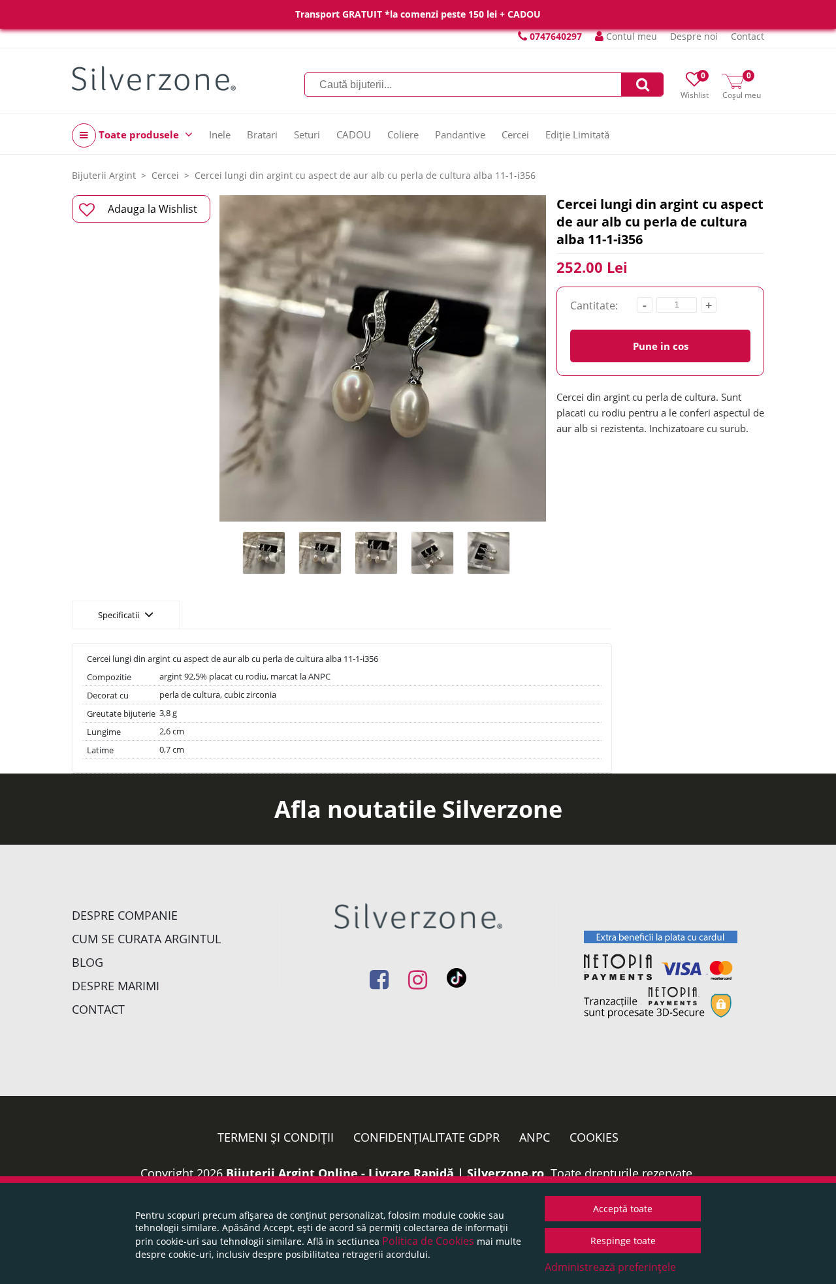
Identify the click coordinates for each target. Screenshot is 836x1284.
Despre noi (694, 36)
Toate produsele (139, 134)
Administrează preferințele (610, 1267)
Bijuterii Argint (104, 175)
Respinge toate (623, 1240)
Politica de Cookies (428, 1241)
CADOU (353, 134)
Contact (747, 36)
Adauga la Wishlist (152, 209)
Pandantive (460, 134)
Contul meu (630, 36)
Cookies (594, 1137)
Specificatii (119, 615)
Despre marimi (115, 986)
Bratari (262, 134)
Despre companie (125, 915)
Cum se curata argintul (146, 939)
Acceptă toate (622, 1208)
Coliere (403, 134)
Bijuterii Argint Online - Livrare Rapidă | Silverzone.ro (385, 1173)
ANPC (534, 1137)
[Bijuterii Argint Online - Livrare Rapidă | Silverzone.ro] (154, 78)
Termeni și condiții (275, 1137)
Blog (87, 962)
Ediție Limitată (577, 134)
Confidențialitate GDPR (426, 1137)
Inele (220, 134)
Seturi (307, 134)
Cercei (515, 134)
